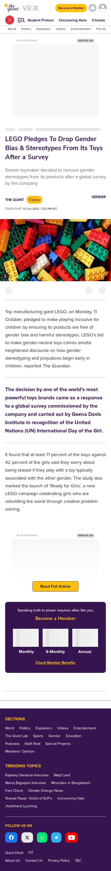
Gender (99, 197)
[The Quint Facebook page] (11, 838)
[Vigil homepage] (31, 10)
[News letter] (92, 7)
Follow (34, 200)
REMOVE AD (85, 40)
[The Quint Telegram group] (56, 838)
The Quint (14, 200)
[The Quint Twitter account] (27, 838)
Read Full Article (55, 586)
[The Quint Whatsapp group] (42, 838)
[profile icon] (102, 7)
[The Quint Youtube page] (71, 838)
